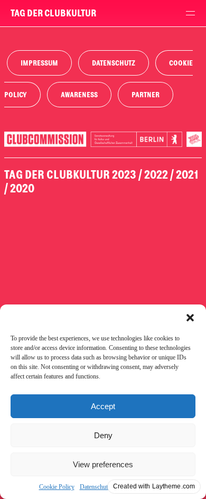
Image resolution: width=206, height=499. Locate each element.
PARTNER (146, 95)
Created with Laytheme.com (154, 486)
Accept (103, 406)
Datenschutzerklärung (107, 487)
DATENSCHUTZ (113, 63)
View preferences (103, 464)
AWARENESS (79, 95)
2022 (156, 175)
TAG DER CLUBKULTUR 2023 (70, 175)
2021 (187, 175)
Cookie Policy (56, 487)
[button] (190, 317)
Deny (103, 435)
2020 (22, 189)
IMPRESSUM (39, 63)
